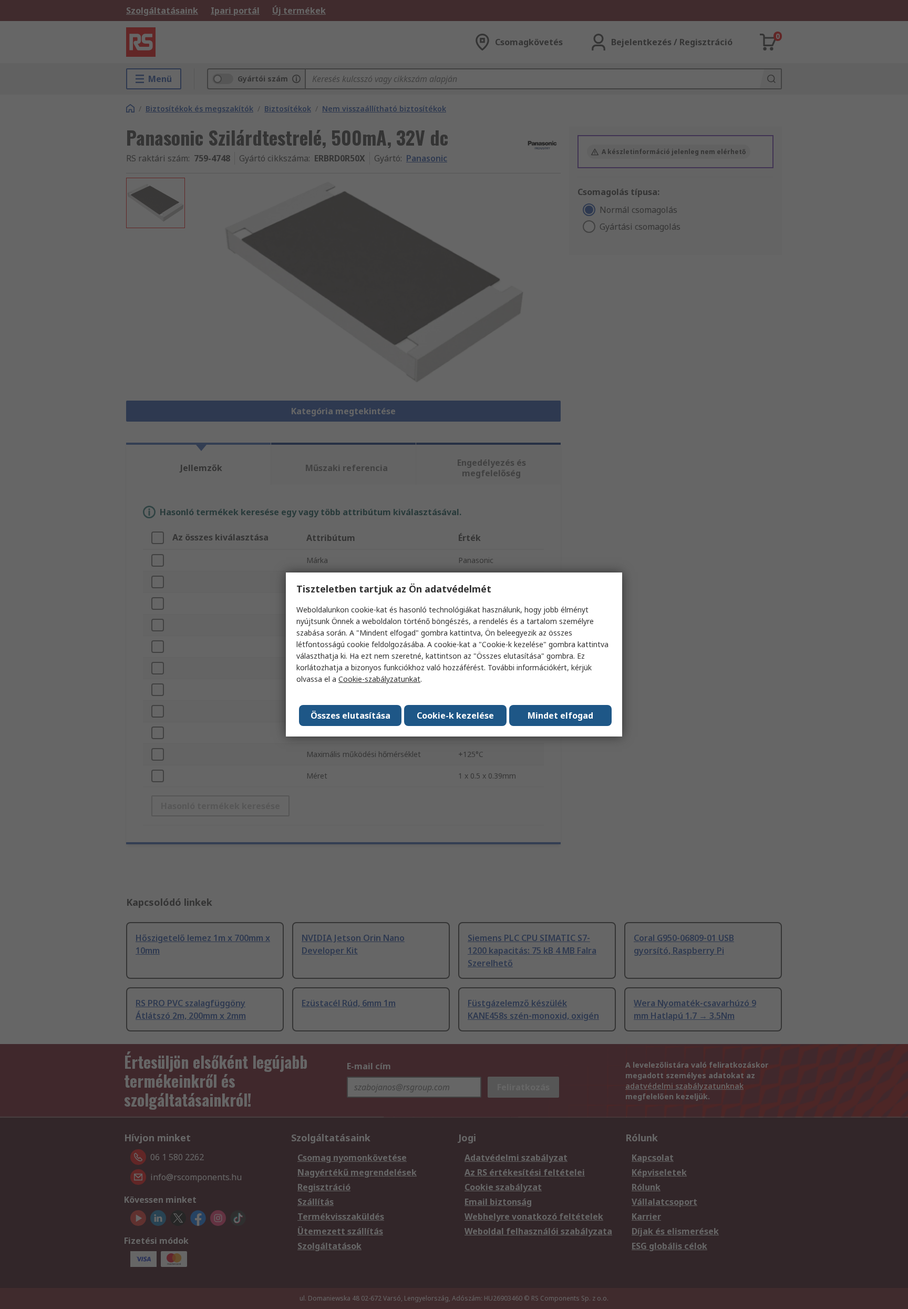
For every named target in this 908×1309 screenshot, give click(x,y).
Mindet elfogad (560, 715)
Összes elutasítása (350, 715)
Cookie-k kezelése (455, 715)
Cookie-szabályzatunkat (379, 679)
